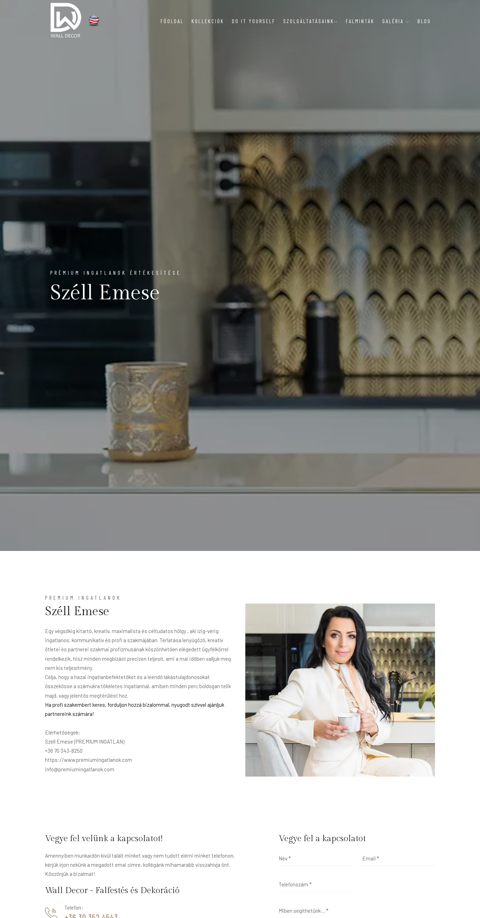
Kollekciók (208, 21)
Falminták (360, 21)
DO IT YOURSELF (253, 21)
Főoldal (172, 21)
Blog (424, 21)
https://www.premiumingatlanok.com (88, 760)
